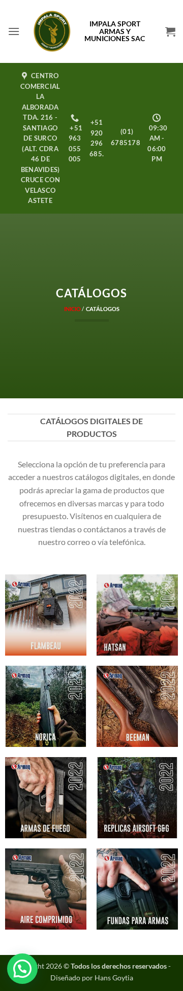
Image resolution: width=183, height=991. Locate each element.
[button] (14, 31)
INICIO (72, 308)
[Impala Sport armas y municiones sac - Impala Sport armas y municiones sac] (52, 31)
